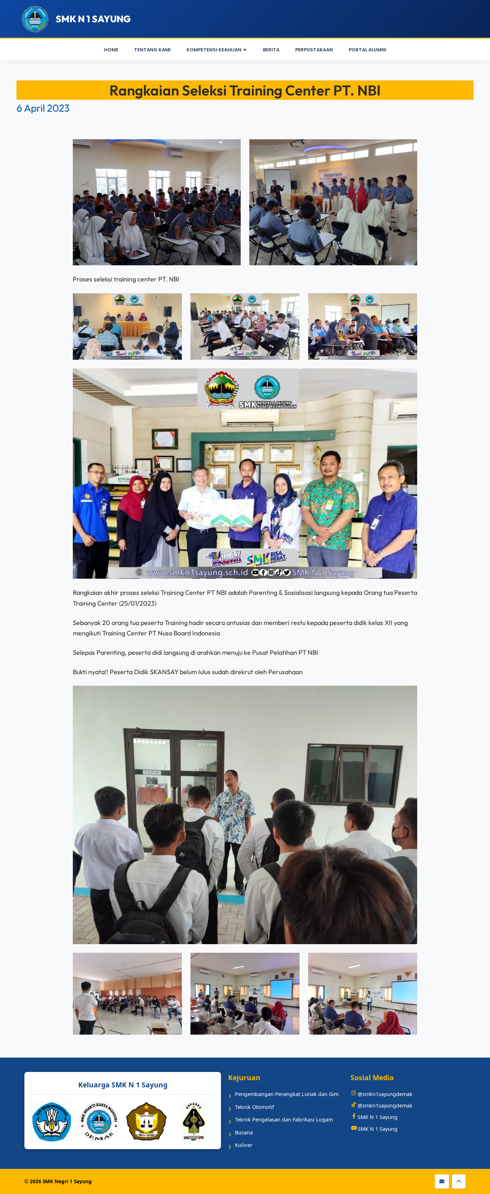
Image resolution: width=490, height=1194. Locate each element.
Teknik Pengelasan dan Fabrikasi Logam (284, 1119)
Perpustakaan (314, 49)
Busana (244, 1132)
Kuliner (244, 1145)
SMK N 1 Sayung (377, 1117)
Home (111, 49)
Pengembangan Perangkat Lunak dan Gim (287, 1094)
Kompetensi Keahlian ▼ (217, 49)
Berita (271, 49)
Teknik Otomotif (254, 1107)
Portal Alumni (367, 49)
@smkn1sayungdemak (385, 1094)
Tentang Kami (152, 49)
